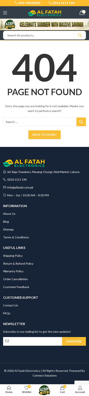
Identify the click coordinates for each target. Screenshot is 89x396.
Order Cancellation (15, 279)
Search (80, 35)
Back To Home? (44, 134)
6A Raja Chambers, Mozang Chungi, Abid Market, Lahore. (43, 172)
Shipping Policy (13, 255)
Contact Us (10, 305)
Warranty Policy (13, 271)
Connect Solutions (44, 375)
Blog (6, 221)
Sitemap (8, 229)
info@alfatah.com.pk (19, 187)
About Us (9, 213)
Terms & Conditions (16, 237)
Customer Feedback (16, 287)
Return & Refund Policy (18, 263)
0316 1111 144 (16, 179)
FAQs (6, 313)
